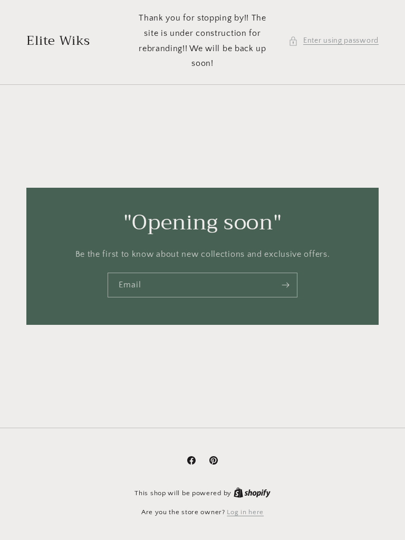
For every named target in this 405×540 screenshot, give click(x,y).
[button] (333, 40)
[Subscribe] (285, 285)
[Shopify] (252, 493)
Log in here (245, 512)
